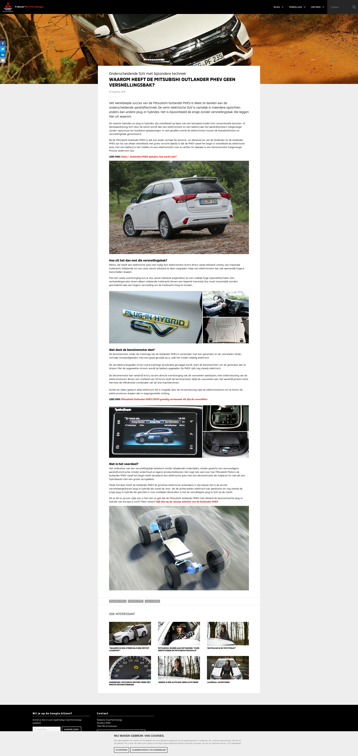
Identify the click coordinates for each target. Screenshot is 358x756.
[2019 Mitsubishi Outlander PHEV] (225, 418)
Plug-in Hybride (152, 601)
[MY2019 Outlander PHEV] (155, 431)
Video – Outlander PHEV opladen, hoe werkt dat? (149, 156)
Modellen (296, 7)
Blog (277, 7)
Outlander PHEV (136, 601)
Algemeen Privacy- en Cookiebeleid (149, 750)
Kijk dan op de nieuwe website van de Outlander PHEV (187, 501)
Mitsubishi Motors (118, 601)
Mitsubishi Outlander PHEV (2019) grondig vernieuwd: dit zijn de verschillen (164, 399)
